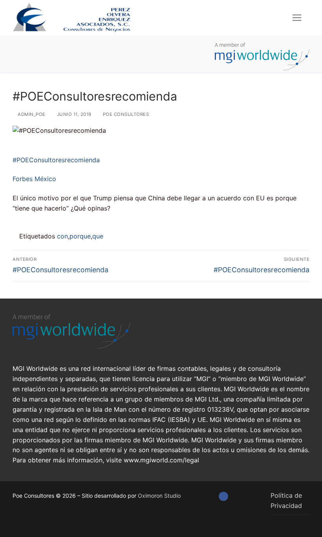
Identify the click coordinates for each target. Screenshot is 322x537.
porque (80, 236)
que (97, 236)
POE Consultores (125, 114)
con (62, 236)
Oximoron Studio (159, 495)
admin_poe (31, 114)
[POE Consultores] (223, 496)
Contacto (100, 75)
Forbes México (34, 179)
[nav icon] (296, 17)
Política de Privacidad (286, 500)
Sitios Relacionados (48, 75)
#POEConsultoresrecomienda (56, 160)
